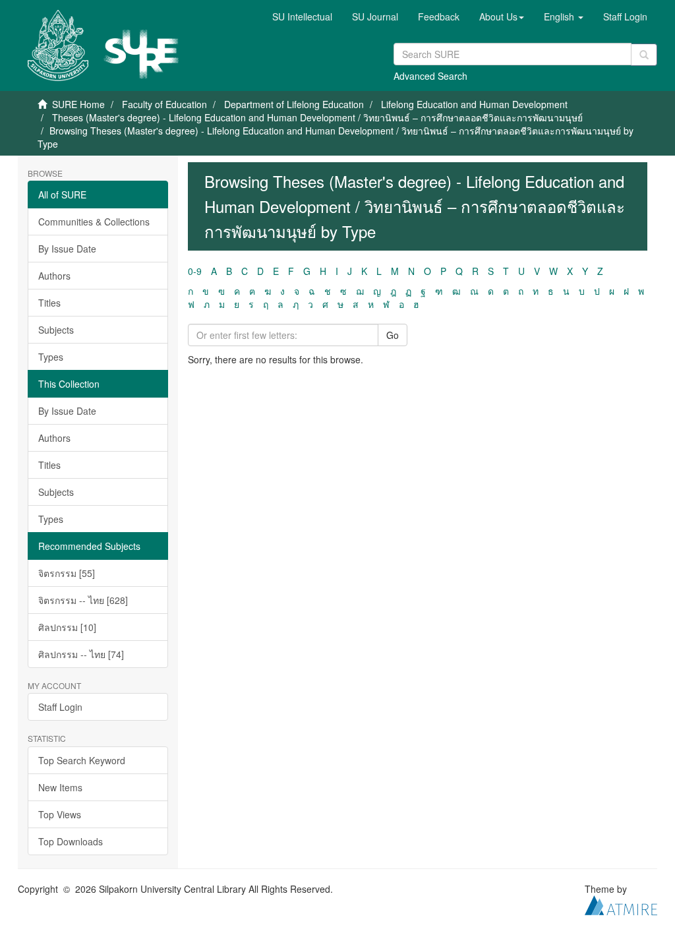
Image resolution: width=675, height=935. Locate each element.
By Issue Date (67, 248)
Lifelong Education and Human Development (474, 104)
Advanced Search (430, 75)
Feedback (438, 16)
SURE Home (78, 104)
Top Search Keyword (81, 760)
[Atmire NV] (621, 903)
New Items (60, 787)
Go (392, 335)
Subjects (56, 329)
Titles (49, 302)
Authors (54, 275)
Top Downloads (70, 841)
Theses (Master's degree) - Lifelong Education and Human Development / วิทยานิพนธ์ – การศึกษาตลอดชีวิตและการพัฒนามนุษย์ (317, 117)
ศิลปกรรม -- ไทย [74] (81, 654)
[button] (501, 16)
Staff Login (60, 706)
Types (50, 356)
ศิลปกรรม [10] (67, 627)
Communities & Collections (94, 221)
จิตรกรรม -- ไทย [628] (83, 600)
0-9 (195, 271)
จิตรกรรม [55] (66, 573)
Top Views (59, 814)
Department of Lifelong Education (294, 104)
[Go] (644, 55)
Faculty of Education (164, 104)
